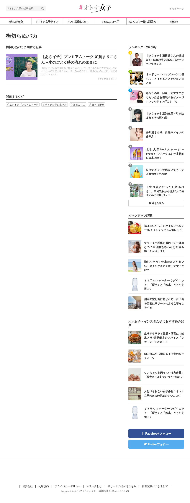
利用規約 (43, 486)
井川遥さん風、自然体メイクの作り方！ (165, 134)
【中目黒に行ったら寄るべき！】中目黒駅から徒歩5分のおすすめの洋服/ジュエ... (165, 190)
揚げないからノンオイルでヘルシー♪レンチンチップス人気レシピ (164, 227)
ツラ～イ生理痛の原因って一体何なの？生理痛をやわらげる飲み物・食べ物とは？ (164, 246)
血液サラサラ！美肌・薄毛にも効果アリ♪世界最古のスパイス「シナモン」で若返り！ (164, 337)
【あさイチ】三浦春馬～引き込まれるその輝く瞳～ (165, 115)
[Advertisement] (95, 471)
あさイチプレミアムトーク (23, 104)
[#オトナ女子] (95, 8)
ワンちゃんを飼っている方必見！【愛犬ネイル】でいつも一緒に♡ (164, 374)
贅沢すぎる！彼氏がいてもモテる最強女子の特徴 (165, 171)
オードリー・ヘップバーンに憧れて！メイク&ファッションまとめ (165, 78)
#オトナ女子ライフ (107, 78)
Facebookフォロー (158, 433)
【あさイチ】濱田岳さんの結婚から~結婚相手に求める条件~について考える (165, 59)
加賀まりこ (79, 104)
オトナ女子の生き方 (56, 104)
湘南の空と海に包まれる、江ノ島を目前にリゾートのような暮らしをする (164, 303)
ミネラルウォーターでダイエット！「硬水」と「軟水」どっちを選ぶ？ (164, 284)
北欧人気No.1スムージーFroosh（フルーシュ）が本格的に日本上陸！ (165, 153)
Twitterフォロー (158, 444)
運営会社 (27, 486)
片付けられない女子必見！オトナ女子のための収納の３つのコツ (164, 393)
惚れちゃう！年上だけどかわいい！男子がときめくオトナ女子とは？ (164, 265)
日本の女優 (98, 104)
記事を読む (61, 67)
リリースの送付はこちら (122, 486)
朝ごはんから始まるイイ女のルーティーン (164, 355)
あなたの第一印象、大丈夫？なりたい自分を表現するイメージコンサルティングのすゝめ (165, 97)
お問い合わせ (94, 486)
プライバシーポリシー (68, 486)
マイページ (178, 8)
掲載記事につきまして (155, 486)
